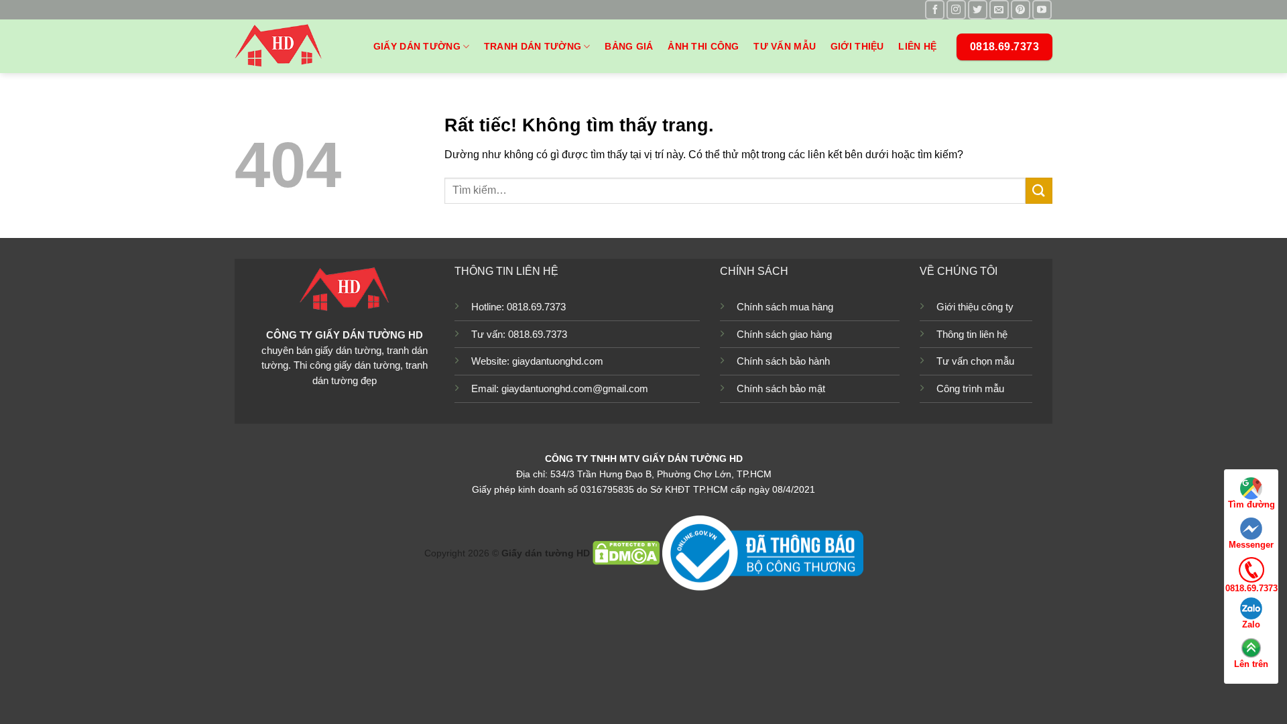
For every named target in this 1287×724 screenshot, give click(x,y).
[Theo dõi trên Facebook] (934, 9)
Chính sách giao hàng (784, 334)
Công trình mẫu (970, 388)
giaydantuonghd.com (557, 361)
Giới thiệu (857, 46)
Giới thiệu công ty (975, 306)
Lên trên (1251, 664)
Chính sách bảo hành (783, 361)
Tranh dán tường (532, 46)
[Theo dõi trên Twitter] (977, 9)
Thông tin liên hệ (971, 334)
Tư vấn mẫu (784, 46)
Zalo (1251, 624)
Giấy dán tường (417, 46)
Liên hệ (917, 46)
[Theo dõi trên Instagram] (956, 9)
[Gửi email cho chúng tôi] (999, 9)
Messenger (1251, 545)
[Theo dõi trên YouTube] (1042, 9)
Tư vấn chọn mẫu (975, 361)
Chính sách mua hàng (785, 306)
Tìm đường (1251, 504)
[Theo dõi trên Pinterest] (1020, 9)
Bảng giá (629, 46)
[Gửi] (1039, 191)
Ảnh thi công (703, 46)
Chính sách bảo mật (781, 388)
